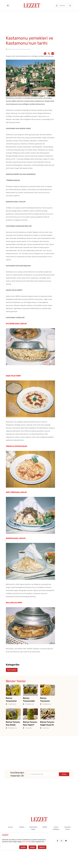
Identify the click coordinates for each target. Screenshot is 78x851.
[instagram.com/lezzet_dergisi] (61, 841)
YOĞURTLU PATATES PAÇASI (16, 446)
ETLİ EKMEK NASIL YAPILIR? (16, 324)
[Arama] (70, 5)
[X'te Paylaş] (48, 53)
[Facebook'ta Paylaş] (52, 53)
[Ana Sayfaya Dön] (39, 819)
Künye (10, 827)
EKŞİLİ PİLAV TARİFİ (13, 376)
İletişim (21, 827)
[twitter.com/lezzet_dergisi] (66, 841)
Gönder (64, 774)
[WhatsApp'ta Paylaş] (45, 53)
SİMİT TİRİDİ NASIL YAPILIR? (16, 492)
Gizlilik (45, 827)
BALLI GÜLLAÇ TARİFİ (14, 603)
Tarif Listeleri (11, 670)
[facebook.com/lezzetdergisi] (57, 841)
